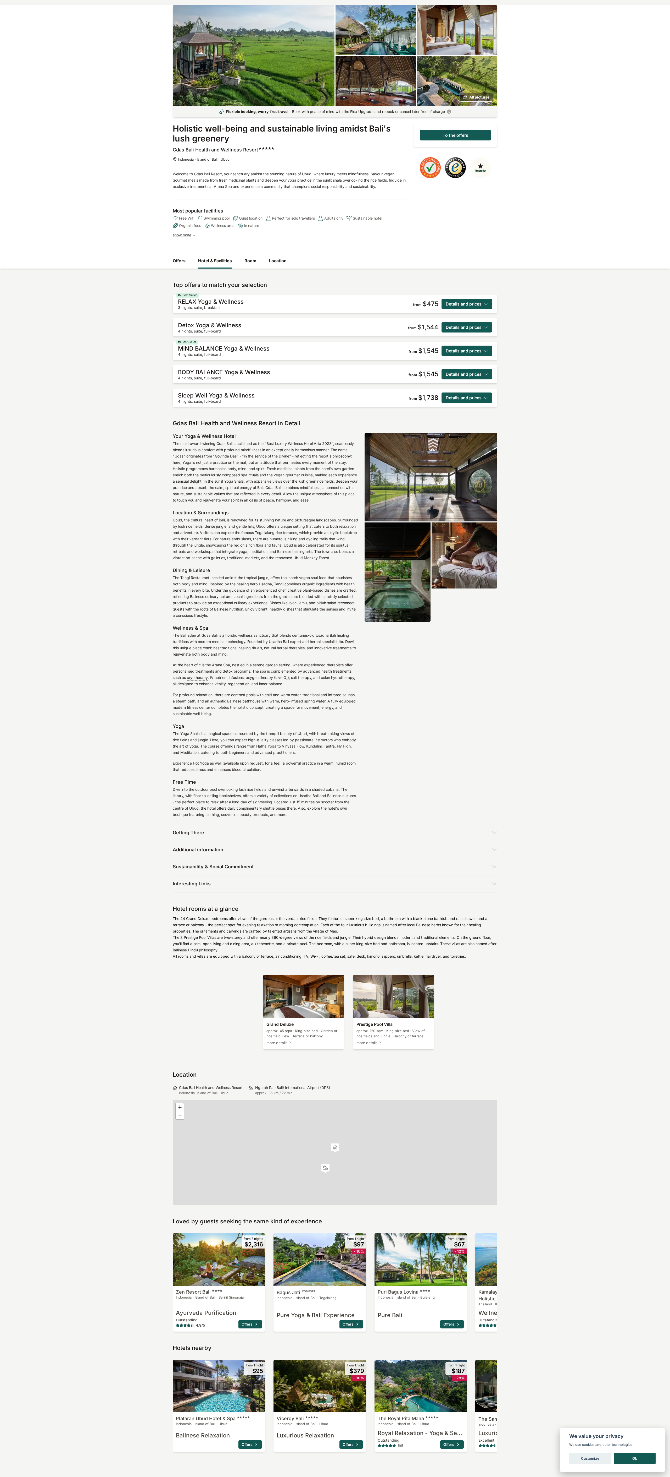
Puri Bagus (398, 1292)
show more (182, 235)
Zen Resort (193, 1292)
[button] (325, 1168)
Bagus (296, 1292)
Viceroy (290, 1418)
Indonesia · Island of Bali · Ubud (204, 159)
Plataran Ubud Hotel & (206, 1418)
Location (278, 260)
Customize (590, 1458)
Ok (634, 1458)
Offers (179, 260)
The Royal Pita (401, 1418)
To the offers (455, 135)
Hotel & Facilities (215, 260)
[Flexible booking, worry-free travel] (449, 112)
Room (250, 260)
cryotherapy (197, 677)
